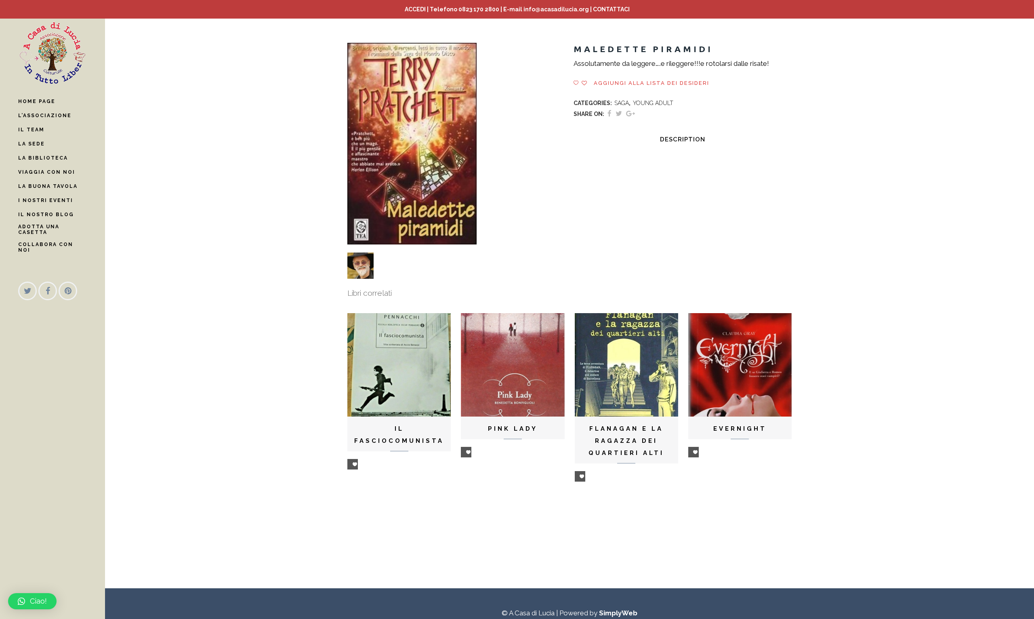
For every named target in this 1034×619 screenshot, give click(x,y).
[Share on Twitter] (619, 113)
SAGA (621, 103)
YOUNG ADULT (653, 103)
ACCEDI (415, 9)
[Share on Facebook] (609, 113)
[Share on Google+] (630, 113)
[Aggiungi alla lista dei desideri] (352, 464)
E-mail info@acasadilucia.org (546, 9)
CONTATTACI (611, 9)
